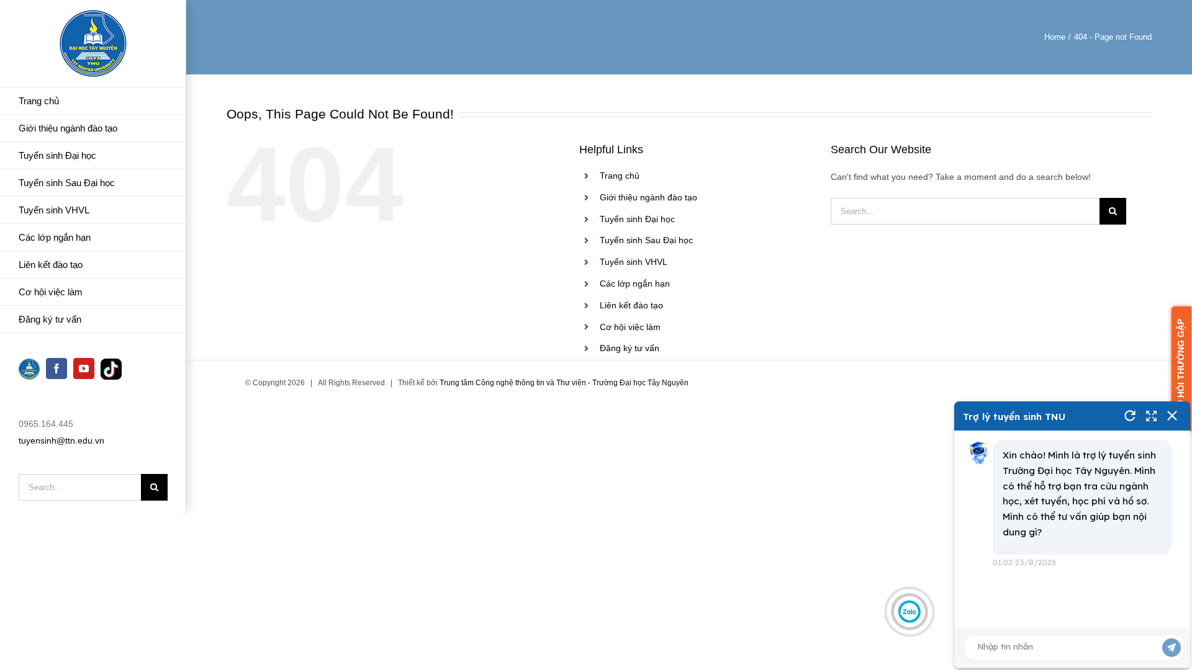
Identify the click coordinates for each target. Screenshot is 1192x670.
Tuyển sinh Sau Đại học (646, 240)
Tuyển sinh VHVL (633, 262)
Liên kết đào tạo (631, 305)
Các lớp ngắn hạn (635, 283)
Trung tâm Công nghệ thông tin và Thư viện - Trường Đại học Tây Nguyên (564, 382)
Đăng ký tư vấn (629, 348)
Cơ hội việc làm (630, 327)
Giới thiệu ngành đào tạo (648, 197)
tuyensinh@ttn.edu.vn (61, 440)
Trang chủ (619, 176)
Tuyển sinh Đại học (637, 219)
